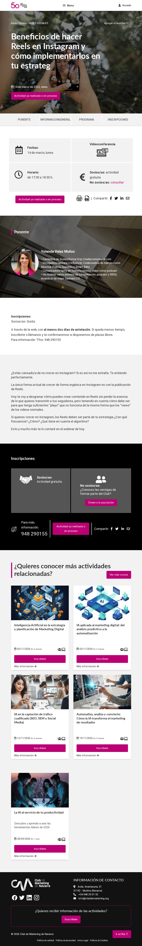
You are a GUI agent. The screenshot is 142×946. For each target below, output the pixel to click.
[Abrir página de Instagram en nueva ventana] (36, 899)
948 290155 (34, 534)
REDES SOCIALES (38, 23)
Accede (126, 5)
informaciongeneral (55, 119)
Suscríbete (71, 919)
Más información (24, 856)
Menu (70, 5)
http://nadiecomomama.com (94, 259)
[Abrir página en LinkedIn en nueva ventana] (29, 899)
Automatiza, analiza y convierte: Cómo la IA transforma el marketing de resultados (101, 718)
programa (86, 119)
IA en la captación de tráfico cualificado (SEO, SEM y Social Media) (35, 718)
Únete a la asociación (101, 502)
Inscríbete (40, 848)
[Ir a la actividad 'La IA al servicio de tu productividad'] (40, 790)
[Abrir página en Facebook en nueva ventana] (15, 899)
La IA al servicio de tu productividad (39, 812)
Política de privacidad (66, 940)
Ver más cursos (119, 574)
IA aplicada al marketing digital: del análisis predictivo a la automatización (101, 629)
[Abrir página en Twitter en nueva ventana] (22, 899)
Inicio (14, 23)
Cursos (23, 23)
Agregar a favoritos (115, 23)
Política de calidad (45, 940)
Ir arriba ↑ (122, 934)
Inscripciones (118, 119)
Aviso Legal (82, 940)
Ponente (24, 119)
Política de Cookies (99, 940)
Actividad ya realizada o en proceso (35, 95)
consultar (117, 182)
